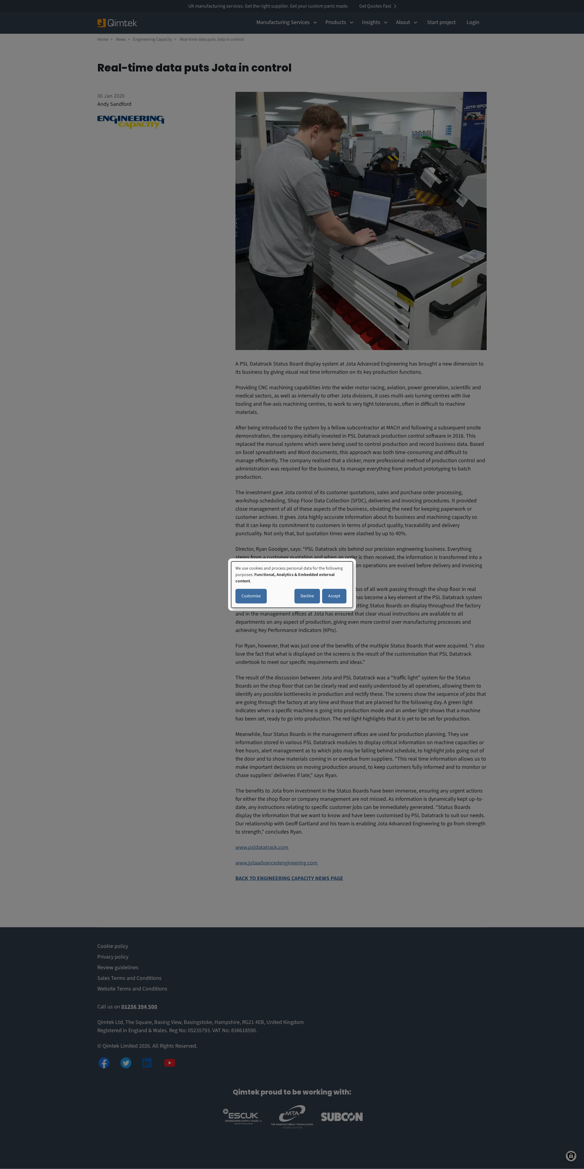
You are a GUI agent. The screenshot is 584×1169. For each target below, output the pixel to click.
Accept (334, 596)
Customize (251, 596)
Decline (307, 596)
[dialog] (292, 584)
